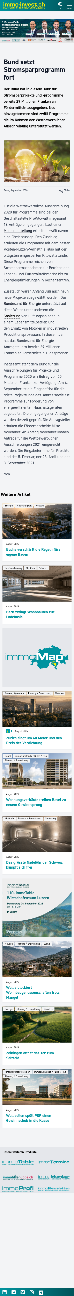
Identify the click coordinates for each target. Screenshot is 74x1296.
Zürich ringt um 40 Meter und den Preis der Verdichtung (34, 740)
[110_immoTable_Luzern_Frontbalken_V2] (37, 31)
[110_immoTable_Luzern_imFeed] (37, 907)
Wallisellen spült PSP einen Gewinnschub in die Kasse (28, 1118)
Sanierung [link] (12, 315)
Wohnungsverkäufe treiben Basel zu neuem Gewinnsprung (36, 802)
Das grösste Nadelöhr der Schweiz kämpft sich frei (34, 865)
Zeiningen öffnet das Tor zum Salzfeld (30, 1055)
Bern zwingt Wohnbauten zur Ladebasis (30, 614)
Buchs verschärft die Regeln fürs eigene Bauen (33, 552)
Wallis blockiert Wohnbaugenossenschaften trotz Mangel (33, 992)
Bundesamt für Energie (22, 303)
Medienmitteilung (18, 230)
